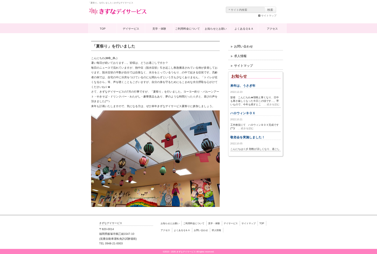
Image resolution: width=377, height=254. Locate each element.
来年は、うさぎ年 (242, 85)
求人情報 (240, 56)
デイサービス (131, 28)
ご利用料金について (187, 28)
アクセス (272, 28)
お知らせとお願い (216, 28)
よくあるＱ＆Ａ (243, 28)
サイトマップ (268, 15)
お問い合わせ (243, 46)
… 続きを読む (270, 104)
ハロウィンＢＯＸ (242, 113)
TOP (102, 28)
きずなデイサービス (117, 14)
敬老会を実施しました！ (247, 137)
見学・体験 (159, 28)
